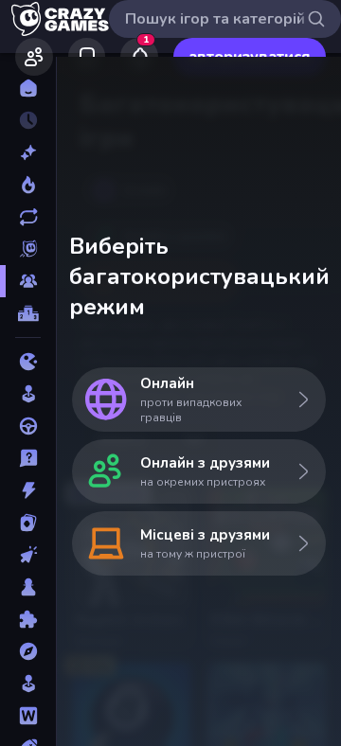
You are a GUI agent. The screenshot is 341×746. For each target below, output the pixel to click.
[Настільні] (28, 587)
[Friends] (34, 57)
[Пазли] (28, 619)
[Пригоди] (28, 651)
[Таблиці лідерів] (28, 313)
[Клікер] (28, 555)
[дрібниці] (28, 458)
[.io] (28, 362)
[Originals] (28, 249)
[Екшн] (28, 490)
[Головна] (28, 88)
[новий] (28, 152)
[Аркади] (28, 394)
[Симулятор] (28, 683)
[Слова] (28, 716)
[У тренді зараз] (28, 185)
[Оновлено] (28, 217)
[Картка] (28, 522)
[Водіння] (28, 426)
